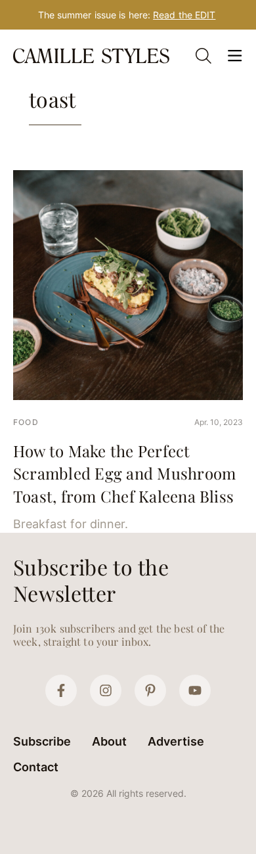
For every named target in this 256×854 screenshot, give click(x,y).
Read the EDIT (184, 14)
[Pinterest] (150, 690)
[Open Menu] (235, 56)
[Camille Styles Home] (92, 55)
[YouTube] (195, 690)
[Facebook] (61, 690)
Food (26, 422)
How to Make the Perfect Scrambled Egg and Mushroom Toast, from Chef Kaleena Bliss (124, 473)
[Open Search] (203, 56)
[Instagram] (105, 690)
